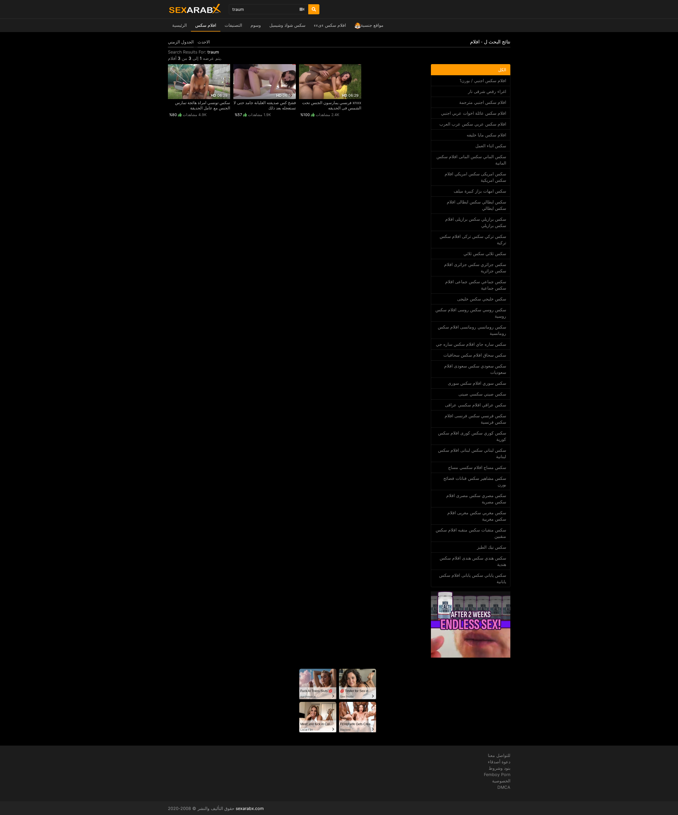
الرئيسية (179, 25)
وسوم (256, 25)
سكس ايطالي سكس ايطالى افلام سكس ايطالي (476, 205)
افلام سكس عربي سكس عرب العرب (472, 124)
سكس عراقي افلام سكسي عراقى (475, 405)
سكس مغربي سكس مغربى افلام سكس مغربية (476, 516)
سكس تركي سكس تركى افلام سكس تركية (473, 239)
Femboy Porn (497, 774)
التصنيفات (233, 25)
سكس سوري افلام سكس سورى (477, 383)
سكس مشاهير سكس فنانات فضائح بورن (474, 481)
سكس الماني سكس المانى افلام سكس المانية (471, 160)
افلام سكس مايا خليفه (486, 135)
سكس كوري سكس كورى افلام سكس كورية (472, 436)
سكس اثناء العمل (490, 145)
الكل (502, 69)
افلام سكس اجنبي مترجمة (482, 102)
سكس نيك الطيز (491, 547)
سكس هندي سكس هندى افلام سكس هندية (473, 561)
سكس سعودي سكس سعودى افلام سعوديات (475, 369)
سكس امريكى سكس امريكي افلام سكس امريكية (475, 177)
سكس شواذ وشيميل (287, 25)
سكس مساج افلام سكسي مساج (477, 467)
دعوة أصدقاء (499, 761)
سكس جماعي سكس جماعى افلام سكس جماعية (475, 285)
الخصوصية (501, 780)
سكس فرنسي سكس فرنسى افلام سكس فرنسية (475, 419)
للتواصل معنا (499, 755)
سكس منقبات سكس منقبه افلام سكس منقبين (471, 533)
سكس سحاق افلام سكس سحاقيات (474, 355)
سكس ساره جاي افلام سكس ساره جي (471, 344)
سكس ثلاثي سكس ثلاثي (484, 253)
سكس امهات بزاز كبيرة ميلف (480, 191)
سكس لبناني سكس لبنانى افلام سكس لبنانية (472, 453)
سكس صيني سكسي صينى (482, 394)
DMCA (503, 787)
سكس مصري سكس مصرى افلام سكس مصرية (476, 498)
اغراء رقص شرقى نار (487, 91)
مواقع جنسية (372, 25)
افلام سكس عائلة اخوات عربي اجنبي (473, 113)
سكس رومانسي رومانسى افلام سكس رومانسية (472, 330)
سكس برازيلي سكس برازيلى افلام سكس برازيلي (475, 222)
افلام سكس (205, 25)
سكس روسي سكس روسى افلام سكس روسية (470, 313)
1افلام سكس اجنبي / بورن (483, 80)
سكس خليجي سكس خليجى (481, 299)
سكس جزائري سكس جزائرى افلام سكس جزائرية (475, 267)
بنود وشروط (499, 768)
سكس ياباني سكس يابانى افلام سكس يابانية (472, 578)
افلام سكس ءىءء (330, 25)
